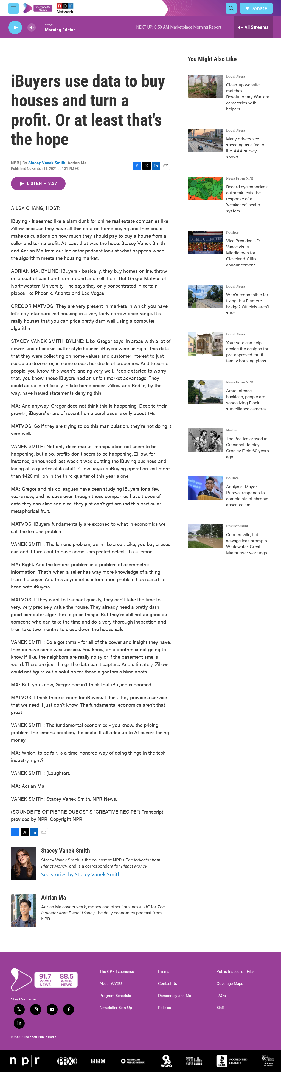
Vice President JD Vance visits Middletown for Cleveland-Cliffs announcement (243, 252)
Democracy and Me (174, 995)
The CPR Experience (117, 971)
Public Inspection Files (235, 971)
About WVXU (111, 983)
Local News (235, 76)
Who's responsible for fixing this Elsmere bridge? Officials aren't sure (247, 303)
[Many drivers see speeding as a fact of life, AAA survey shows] (205, 140)
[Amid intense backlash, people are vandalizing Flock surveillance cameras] (205, 392)
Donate (258, 8)
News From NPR (239, 178)
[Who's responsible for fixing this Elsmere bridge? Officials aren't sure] (205, 296)
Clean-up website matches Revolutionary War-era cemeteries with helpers (247, 96)
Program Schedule (115, 995)
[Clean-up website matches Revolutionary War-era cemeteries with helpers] (205, 86)
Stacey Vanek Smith (46, 163)
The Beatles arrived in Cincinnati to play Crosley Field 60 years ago (247, 447)
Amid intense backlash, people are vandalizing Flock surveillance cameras (246, 399)
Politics (232, 232)
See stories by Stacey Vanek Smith (81, 874)
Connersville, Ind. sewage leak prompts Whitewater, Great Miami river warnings (246, 543)
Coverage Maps (230, 983)
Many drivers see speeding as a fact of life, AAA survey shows (246, 147)
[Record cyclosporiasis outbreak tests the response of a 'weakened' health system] (205, 188)
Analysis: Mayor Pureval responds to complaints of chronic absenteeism (247, 495)
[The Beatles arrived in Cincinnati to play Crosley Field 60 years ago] (205, 440)
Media (231, 430)
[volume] (31, 27)
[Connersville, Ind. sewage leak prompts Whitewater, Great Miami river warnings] (205, 536)
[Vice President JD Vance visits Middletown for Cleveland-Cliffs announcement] (205, 242)
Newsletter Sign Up (116, 1007)
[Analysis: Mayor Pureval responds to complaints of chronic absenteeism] (205, 488)
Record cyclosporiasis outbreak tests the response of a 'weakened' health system (247, 198)
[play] (15, 27)
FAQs (221, 995)
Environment (237, 526)
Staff (220, 1007)
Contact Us (167, 983)
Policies (164, 1007)
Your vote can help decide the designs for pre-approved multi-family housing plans (247, 351)
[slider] (40, 27)
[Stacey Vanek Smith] (23, 863)
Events (163, 971)
